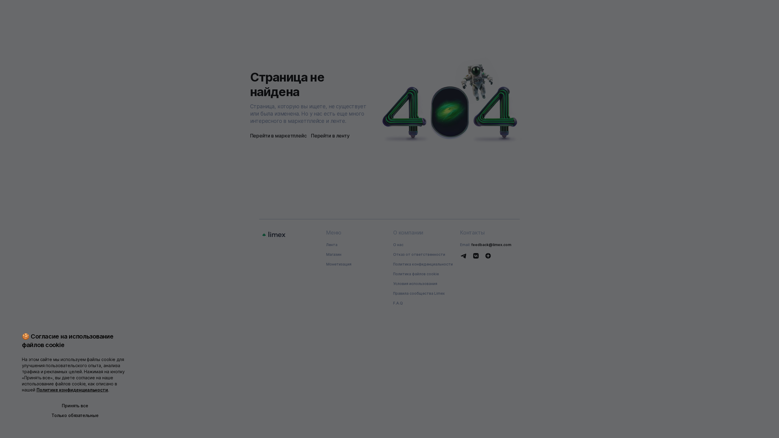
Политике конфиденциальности (72, 389)
